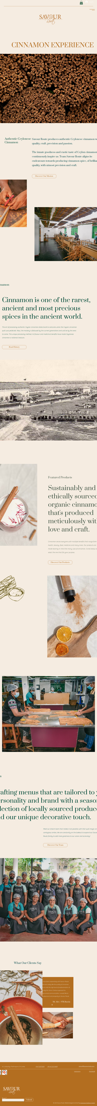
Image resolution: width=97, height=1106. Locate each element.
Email (4, 1098)
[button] (81, 3)
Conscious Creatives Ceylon (87, 1103)
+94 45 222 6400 (52, 1066)
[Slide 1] (52, 1004)
